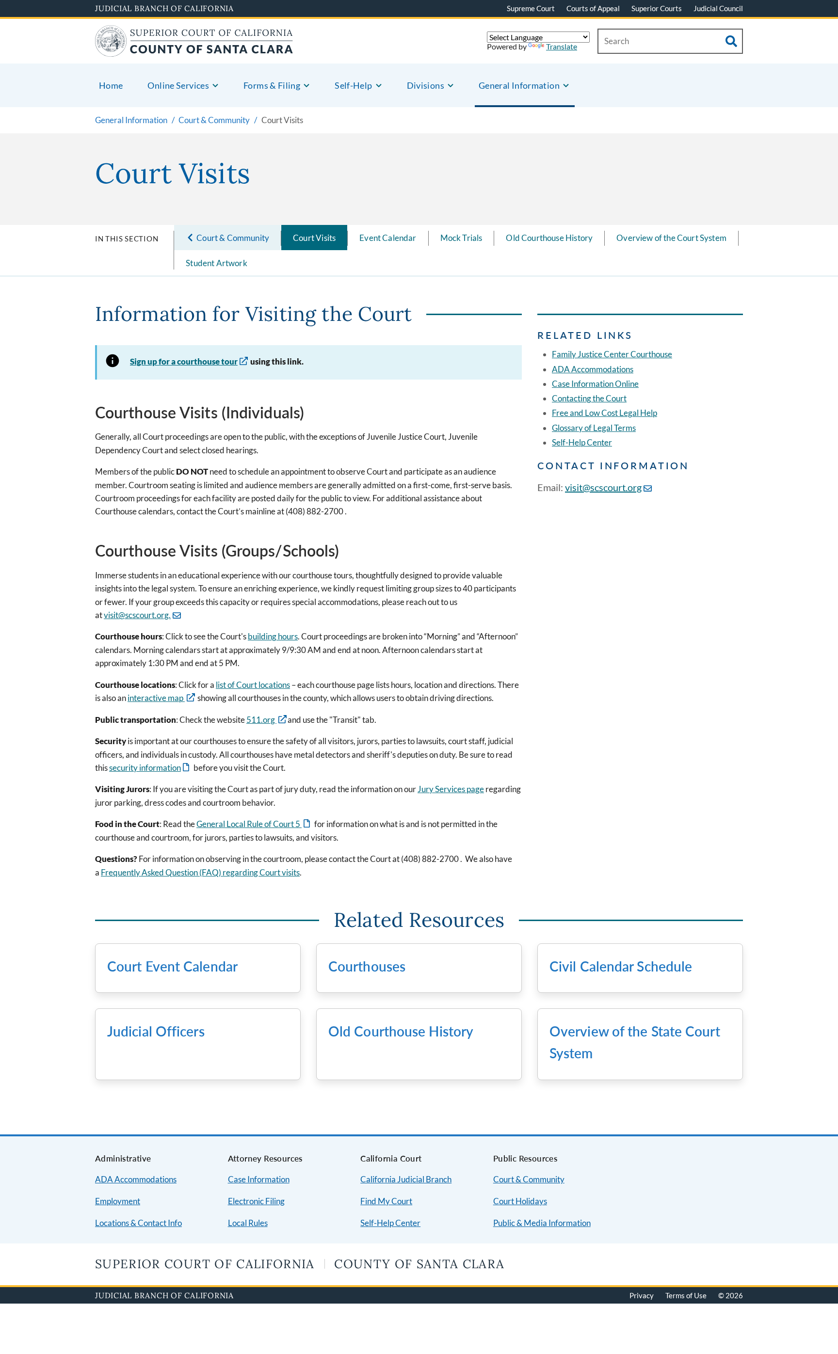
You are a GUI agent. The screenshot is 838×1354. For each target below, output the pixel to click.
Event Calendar (387, 238)
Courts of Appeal (593, 8)
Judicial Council (718, 8)
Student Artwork (216, 263)
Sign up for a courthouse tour (184, 361)
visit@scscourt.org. (137, 615)
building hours (273, 636)
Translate (561, 46)
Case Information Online (595, 384)
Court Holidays (520, 1201)
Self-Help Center (582, 442)
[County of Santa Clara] (194, 50)
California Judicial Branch (405, 1179)
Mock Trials (461, 238)
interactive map (156, 698)
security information (150, 768)
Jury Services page (451, 789)
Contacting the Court (589, 398)
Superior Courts (656, 8)
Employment (117, 1201)
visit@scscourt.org (603, 487)
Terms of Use (686, 1295)
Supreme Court (531, 8)
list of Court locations (253, 685)
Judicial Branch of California (164, 8)
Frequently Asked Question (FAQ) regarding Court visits (200, 872)
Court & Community (528, 1179)
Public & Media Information (542, 1223)
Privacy (641, 1295)
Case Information (259, 1179)
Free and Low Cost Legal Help (604, 413)
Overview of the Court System (671, 238)
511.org (261, 720)
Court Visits (314, 238)
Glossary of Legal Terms (594, 428)
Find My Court (386, 1201)
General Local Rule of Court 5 (254, 824)
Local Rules (248, 1223)
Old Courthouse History (549, 238)
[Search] (731, 41)
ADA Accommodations (592, 369)
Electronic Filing (256, 1201)
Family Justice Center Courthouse (612, 354)
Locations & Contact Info (138, 1223)
